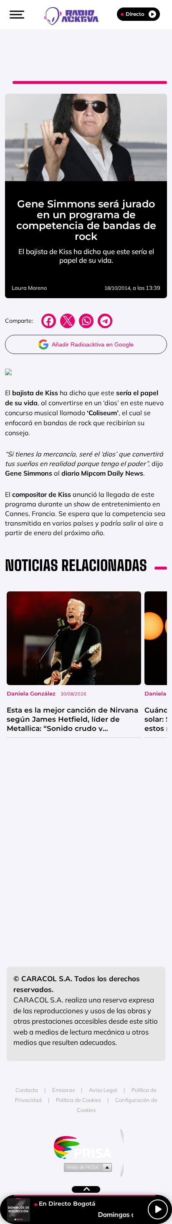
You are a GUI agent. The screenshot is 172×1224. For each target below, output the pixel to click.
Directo (135, 14)
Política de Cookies (78, 1100)
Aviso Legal (103, 1090)
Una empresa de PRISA (86, 1147)
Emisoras (63, 1090)
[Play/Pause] (158, 1209)
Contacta (26, 1090)
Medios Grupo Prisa (86, 1167)
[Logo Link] (75, 15)
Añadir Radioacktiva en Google (93, 344)
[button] (16, 14)
